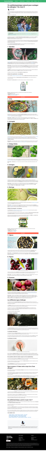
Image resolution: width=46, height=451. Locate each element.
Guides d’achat (22, 1)
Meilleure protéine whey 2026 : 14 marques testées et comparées (17, 415)
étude (26, 137)
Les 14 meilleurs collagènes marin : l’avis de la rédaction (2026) (17, 416)
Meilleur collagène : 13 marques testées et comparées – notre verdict (18, 414)
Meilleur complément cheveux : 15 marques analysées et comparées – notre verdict (20, 417)
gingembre (25, 141)
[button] (41, 1)
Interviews (20, 440)
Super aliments (21, 437)
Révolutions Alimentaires (13, 34)
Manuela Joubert (23, 425)
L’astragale (23, 136)
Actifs (32, 1)
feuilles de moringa (34, 202)
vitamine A (37, 136)
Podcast (35, 1)
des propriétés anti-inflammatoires (31, 292)
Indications (28, 1)
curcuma (21, 141)
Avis (38, 1)
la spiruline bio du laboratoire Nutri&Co (17, 75)
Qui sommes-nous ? (33, 437)
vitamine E (9, 137)
